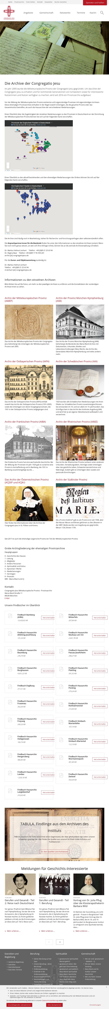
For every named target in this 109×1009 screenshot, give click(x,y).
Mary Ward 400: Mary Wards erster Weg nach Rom (68, 981)
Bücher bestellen (61, 2)
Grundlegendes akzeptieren (19, 1005)
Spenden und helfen (95, 2)
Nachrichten (96, 12)
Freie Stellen (30, 2)
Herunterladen (49, 618)
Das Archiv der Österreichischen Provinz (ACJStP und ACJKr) (27, 481)
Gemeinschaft (46, 12)
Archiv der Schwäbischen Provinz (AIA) (77, 361)
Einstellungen (95, 1005)
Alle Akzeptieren (54, 1005)
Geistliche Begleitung (16, 962)
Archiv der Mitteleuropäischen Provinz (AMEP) (26, 299)
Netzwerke (65, 12)
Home (10, 2)
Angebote (28, 12)
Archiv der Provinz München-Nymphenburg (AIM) (79, 299)
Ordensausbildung (40, 969)
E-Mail (7, 598)
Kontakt (40, 2)
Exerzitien (11, 965)
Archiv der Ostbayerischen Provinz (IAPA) (27, 361)
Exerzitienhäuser (14, 967)
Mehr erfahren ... (13, 931)
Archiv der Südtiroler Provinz (71, 479)
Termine (81, 12)
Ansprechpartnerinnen (42, 977)
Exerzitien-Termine (15, 970)
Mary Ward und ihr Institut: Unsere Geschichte (92, 971)
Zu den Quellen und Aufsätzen (54, 851)
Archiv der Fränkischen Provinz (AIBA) (25, 421)
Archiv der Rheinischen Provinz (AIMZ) (77, 421)
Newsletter (48, 2)
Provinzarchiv (19, 2)
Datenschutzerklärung (50, 1000)
